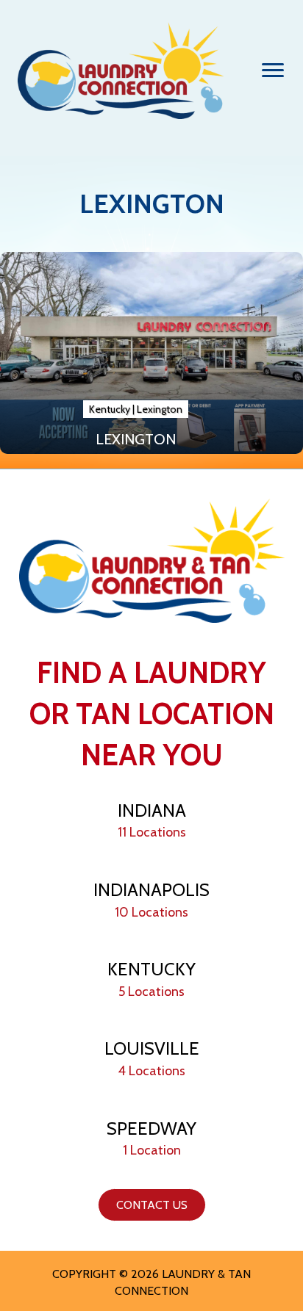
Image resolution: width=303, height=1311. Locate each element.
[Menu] (273, 70)
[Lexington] (151, 353)
